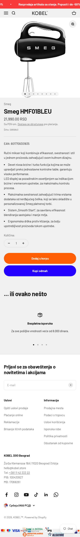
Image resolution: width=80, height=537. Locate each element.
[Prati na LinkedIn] (46, 494)
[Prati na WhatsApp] (56, 494)
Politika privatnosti (55, 436)
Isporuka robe (52, 429)
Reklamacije (11, 422)
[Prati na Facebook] (6, 494)
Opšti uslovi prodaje (16, 408)
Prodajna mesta (53, 408)
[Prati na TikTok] (36, 494)
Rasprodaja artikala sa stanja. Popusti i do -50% (48, 4)
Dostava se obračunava (30, 124)
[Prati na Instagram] (16, 494)
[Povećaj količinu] (23, 243)
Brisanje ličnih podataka (19, 429)
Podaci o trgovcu (54, 415)
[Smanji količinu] (9, 243)
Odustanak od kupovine (58, 443)
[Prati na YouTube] (26, 494)
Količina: (9, 235)
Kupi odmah (40, 271)
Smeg (7, 104)
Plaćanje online (13, 415)
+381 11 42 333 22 (19, 472)
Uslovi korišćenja (54, 422)
